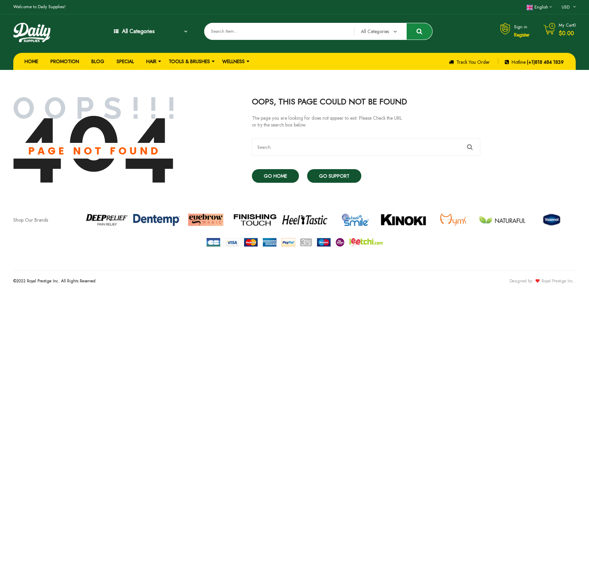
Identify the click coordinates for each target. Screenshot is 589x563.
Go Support (334, 176)
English (541, 7)
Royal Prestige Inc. (558, 281)
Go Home (275, 176)
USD (566, 7)
